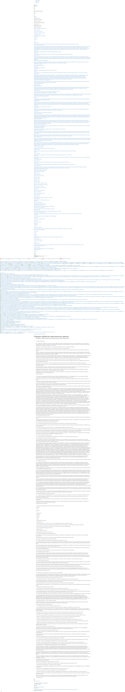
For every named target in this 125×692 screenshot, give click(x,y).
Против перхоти (52, 154)
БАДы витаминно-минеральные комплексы (41, 168)
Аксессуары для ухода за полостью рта (63, 167)
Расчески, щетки (63, 213)
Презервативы (36, 248)
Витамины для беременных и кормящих (40, 61)
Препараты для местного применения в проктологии (42, 106)
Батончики (35, 35)
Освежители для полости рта (38, 166)
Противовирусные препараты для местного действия (42, 76)
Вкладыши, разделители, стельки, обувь (66, 228)
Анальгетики (36, 66)
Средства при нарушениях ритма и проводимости (76, 88)
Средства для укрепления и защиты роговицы (41, 56)
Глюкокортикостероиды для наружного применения (42, 78)
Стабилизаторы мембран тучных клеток (72, 43)
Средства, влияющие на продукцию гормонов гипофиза (43, 103)
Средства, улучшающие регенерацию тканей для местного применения (50, 110)
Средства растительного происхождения (40, 98)
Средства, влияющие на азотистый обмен (80, 138)
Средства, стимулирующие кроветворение (41, 70)
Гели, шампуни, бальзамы (56, 162)
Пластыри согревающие (50, 236)
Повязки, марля (36, 237)
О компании (38, 0)
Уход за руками (75, 157)
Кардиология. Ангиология (38, 85)
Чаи (34, 41)
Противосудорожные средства (42, 117)
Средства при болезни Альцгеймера (53, 115)
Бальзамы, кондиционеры (41, 154)
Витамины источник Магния (48, 62)
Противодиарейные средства (40, 47)
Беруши (35, 250)
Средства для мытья (44, 211)
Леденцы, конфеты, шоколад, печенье (40, 28)
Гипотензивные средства (69, 89)
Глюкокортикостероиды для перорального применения (53, 125)
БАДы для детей (36, 172)
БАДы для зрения (37, 180)
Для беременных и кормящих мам (39, 207)
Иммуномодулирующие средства (56, 51)
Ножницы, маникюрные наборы (76, 213)
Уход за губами (69, 164)
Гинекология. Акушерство (38, 141)
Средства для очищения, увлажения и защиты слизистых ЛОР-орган (64, 120)
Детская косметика (37, 209)
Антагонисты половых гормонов (61, 104)
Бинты (35, 232)
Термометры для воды (37, 213)
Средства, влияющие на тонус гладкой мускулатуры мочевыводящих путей (61, 138)
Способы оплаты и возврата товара (51, 689)
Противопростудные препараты (39, 125)
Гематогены (36, 36)
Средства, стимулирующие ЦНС (63, 116)
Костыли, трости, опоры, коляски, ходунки (67, 244)
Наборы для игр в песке (48, 197)
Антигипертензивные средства (78, 87)
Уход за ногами (46, 157)
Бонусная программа (74, 689)
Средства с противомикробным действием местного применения (47, 144)
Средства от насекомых (60, 157)
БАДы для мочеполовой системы (39, 190)
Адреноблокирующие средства (49, 87)
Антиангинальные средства (69, 87)
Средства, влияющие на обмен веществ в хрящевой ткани (67, 132)
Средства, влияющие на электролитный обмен (55, 131)
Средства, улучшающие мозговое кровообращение (77, 116)
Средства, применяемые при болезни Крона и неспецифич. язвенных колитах (57, 48)
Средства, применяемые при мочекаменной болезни (61, 139)
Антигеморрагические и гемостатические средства (79, 72)
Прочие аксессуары (52, 213)
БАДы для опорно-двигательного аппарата (41, 184)
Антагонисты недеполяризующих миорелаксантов (55, 81)
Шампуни (35, 154)
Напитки (35, 39)
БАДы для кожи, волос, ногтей (39, 185)
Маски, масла (48, 154)
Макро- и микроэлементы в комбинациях (60, 61)
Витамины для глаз (50, 61)
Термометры (36, 217)
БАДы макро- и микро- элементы (39, 171)
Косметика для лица (37, 164)
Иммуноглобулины (37, 51)
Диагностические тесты (37, 239)
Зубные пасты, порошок (47, 166)
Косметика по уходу (37, 244)
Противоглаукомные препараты (59, 56)
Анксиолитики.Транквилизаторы (78, 114)
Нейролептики (87, 115)
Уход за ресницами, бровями (62, 164)
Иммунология (36, 50)
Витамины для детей (70, 61)
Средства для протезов (83, 166)
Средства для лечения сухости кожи (56, 78)
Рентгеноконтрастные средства (39, 65)
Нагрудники (47, 206)
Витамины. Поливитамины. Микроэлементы (41, 60)
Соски (50, 206)
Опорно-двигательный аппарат (39, 83)
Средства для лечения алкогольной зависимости (49, 114)
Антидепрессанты (45, 115)
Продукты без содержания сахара (39, 32)
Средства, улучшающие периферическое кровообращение (55, 89)
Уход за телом (36, 155)
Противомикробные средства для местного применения (66, 122)
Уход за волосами (37, 153)
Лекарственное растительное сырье (46, 91)
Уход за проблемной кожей (45, 164)
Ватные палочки (52, 148)
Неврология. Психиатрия (38, 113)
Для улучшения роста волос (64, 154)
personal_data (42, 333)
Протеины (44, 35)
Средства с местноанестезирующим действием (70, 58)
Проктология (36, 105)
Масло (40, 211)
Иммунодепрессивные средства (45, 51)
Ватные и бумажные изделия (38, 146)
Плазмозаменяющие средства (75, 81)
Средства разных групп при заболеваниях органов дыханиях (80, 134)
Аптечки (35, 225)
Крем (35, 211)
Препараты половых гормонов (39, 102)
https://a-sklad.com (53, 345)
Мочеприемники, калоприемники (39, 245)
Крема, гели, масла (51, 208)
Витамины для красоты (77, 61)
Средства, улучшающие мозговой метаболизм (41, 95)
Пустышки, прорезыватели (38, 202)
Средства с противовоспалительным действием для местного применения (61, 109)
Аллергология (36, 42)
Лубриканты (52, 248)
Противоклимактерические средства (60, 142)
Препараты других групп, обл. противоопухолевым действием (63, 98)
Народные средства (37, 90)
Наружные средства (37, 84)
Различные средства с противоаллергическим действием (56, 43)
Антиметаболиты (50, 98)
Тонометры (36, 223)
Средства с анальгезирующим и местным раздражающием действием (63, 75)
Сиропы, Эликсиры (37, 91)
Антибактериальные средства (38, 145)
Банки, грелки (36, 231)
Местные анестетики (66, 81)
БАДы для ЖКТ (36, 188)
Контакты (37, 2)
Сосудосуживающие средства (46, 123)
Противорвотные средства (44, 46)
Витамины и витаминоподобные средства (60, 62)
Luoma (35, 242)
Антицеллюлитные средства (68, 157)
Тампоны (39, 150)
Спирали (48, 248)
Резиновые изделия (37, 249)
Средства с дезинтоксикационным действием (44, 112)
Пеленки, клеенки (58, 213)
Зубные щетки (69, 213)
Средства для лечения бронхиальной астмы (63, 134)
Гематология (36, 68)
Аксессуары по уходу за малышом (39, 212)
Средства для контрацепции (63, 144)
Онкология (35, 97)
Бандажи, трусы (41, 208)
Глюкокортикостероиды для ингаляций (49, 134)
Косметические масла (52, 157)
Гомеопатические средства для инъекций (53, 54)
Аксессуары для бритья (72, 150)
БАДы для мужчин (37, 181)
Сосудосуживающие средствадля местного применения (61, 57)
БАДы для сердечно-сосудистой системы (40, 182)
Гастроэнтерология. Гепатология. (39, 44)
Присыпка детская (51, 211)
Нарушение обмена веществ (38, 129)
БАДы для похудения (37, 174)
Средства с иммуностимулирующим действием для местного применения (52, 121)
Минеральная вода (37, 29)
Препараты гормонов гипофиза (85, 104)
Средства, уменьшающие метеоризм (55, 46)
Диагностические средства (38, 63)
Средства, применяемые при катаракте (84, 58)
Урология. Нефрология (37, 136)
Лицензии (37, 1)
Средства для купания (45, 213)
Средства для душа (65, 150)
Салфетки (35, 148)
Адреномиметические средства (59, 87)
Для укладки (57, 154)
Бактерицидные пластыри (58, 236)
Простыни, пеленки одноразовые (39, 229)
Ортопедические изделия (38, 227)
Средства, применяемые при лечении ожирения (71, 131)
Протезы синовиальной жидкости (67, 125)
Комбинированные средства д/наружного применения (42, 75)
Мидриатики (36, 59)
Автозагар (42, 157)
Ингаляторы (36, 220)
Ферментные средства (41, 48)
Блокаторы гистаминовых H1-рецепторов (40, 43)
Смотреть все (2, 272)
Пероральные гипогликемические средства (73, 104)
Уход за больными (37, 243)
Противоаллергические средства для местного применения (52, 58)
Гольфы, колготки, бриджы (38, 240)
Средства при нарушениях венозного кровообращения (58, 88)
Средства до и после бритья (64, 162)
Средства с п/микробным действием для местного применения (75, 56)
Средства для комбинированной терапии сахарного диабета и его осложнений (57, 102)
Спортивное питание (37, 34)
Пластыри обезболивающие (38, 236)
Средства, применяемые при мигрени (40, 116)
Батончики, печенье (37, 199)
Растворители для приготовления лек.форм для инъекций (43, 94)
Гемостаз (35, 71)
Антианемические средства (52, 70)
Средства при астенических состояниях (83, 132)
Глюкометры (36, 214)
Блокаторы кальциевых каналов (39, 87)
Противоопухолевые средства (78, 98)
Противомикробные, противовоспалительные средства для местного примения (77, 121)
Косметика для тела (37, 157)
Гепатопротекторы (37, 46)
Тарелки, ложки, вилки (41, 206)
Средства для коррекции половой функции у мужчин (78, 139)
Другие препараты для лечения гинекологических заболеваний (44, 142)
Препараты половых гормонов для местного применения (60, 143)
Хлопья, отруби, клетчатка (38, 31)
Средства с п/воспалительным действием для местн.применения (80, 57)
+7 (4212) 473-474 (37, 681)
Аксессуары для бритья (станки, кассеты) (40, 162)
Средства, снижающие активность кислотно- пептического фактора (76, 49)
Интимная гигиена (59, 150)
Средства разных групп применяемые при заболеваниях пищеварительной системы (58, 47)
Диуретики (38, 88)
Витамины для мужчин (85, 61)
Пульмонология (36, 133)
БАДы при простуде (37, 194)
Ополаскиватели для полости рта (39, 167)
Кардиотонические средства (45, 88)
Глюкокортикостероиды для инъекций (79, 125)
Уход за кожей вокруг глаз (53, 164)
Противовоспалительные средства (39, 124)
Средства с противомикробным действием (81, 75)
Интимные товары (37, 247)
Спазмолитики (42, 67)
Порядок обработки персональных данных (64, 689)
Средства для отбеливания (65, 166)
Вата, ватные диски (46, 148)
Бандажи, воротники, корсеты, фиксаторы (40, 228)
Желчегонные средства (64, 46)
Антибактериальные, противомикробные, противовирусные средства (45, 92)
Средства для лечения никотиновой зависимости (65, 114)
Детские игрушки (36, 196)
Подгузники (36, 200)
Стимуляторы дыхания (52, 82)
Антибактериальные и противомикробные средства (74, 94)
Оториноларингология (37, 118)
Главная (35, 333)
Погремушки (42, 197)
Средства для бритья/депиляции (50, 150)
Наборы (35, 151)
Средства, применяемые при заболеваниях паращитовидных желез (63, 103)
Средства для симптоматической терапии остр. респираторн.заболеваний (60, 135)
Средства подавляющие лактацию (73, 144)
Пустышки (40, 203)
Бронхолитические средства (38, 134)
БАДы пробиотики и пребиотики (39, 175)
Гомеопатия (36, 52)
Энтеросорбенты (73, 48)
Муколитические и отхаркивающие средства (41, 135)
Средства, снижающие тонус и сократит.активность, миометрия (76, 142)
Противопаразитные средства (39, 127)
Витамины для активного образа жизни (40, 170)
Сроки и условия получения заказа (39, 689)
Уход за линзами (51, 56)
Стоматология (36, 107)
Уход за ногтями (80, 157)
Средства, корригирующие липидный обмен (41, 131)
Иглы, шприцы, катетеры (56, 244)
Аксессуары (44, 203)
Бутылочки (35, 206)
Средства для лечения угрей (67, 78)
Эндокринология (36, 100)
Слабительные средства (72, 46)
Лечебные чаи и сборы (55, 91)
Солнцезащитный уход (37, 159)
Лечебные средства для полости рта (51, 167)
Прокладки (35, 150)
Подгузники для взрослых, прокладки (46, 244)
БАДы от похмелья (37, 178)
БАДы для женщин (37, 177)
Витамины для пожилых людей (39, 62)
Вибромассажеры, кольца (43, 248)
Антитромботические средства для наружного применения (61, 72)
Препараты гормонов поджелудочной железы (48, 104)
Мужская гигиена (36, 160)
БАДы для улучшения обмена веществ (40, 187)
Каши (41, 199)
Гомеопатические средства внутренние (40, 54)
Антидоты (35, 112)
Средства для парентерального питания (40, 81)
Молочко (37, 211)
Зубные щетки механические (56, 166)
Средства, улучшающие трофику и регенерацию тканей (76, 76)
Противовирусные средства (38, 58)
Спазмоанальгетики (37, 67)
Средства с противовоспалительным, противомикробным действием (56, 77)
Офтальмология (36, 55)
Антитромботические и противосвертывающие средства (43, 72)
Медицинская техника (37, 221)
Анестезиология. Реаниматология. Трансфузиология (42, 79)
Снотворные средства (37, 114)
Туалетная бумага (40, 148)
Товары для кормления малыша (39, 204)
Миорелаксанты (62, 115)
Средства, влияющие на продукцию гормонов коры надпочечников (80, 102)
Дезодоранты (43, 150)
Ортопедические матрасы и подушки (53, 228)
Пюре (43, 199)
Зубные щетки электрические (74, 166)
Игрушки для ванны (37, 197)
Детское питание (36, 198)
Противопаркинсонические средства (52, 116)
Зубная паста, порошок (57, 211)
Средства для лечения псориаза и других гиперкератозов (76, 77)
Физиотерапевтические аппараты (39, 218)
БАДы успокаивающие (37, 191)
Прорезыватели (36, 203)
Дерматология (36, 73)
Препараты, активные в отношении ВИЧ (59, 94)
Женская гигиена (36, 149)
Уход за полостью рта (37, 165)
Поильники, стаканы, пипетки (79, 244)
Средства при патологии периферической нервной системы (74, 115)
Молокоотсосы (36, 208)
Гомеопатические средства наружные (66, 54)
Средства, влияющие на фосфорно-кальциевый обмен (48, 132)
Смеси (45, 199)
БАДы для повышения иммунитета (39, 193)
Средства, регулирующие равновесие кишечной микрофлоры (55, 49)
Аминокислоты (39, 35)
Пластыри (35, 235)
